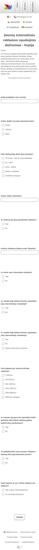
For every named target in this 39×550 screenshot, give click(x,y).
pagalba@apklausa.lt (28, 542)
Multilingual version (12, 532)
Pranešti (29, 22)
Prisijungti (25, 6)
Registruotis (33, 7)
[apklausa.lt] (8, 7)
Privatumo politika (12, 537)
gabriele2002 (15, 22)
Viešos (17, 5)
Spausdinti (28, 27)
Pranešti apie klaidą (26, 537)
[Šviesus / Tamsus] (19, 547)
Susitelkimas (14, 27)
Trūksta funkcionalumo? (12, 542)
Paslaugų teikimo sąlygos (28, 532)
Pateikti (19, 517)
